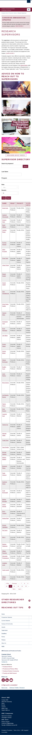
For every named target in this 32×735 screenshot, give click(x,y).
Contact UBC (5, 700)
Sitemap (12, 687)
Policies (4, 640)
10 (7, 586)
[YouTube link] (11, 680)
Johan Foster (5, 265)
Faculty (20, 203)
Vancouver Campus (7, 715)
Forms (3, 636)
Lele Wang (5, 335)
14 (22, 586)
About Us (4, 643)
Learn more (10, 53)
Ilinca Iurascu (5, 382)
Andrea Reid (5, 518)
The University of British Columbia (12, 3)
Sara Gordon (5, 447)
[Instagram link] (3, 680)
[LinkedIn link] (7, 680)
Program (4, 178)
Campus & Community (7, 623)
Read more (19, 26)
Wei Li (3, 537)
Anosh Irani (5, 208)
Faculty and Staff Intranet (10, 673)
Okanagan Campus (6, 717)
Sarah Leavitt (5, 570)
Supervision (5, 630)
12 (15, 586)
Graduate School (5, 13)
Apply (3, 646)
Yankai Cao (5, 424)
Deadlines (4, 633)
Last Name (5, 171)
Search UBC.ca (6, 710)
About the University (7, 701)
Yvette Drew (5, 440)
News (3, 703)
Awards (3, 627)
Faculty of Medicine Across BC (9, 725)
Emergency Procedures (7, 730)
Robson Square (5, 721)
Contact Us (4, 661)
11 (11, 586)
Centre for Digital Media (7, 723)
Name (4, 203)
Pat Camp (4, 530)
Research (22, 687)
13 (19, 586)
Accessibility (4, 732)
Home (3, 614)
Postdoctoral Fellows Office (10, 668)
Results (4, 190)
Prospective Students (13, 13)
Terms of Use (17, 730)
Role (3, 184)
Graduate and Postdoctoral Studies (16, 651)
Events (3, 705)
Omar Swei (5, 258)
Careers (4, 706)
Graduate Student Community (11, 671)
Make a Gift (4, 708)
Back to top (5, 687)
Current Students (6, 620)
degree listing (24, 65)
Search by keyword (7, 163)
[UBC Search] (28, 2)
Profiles (17, 687)
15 (26, 586)
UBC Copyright (24, 730)
